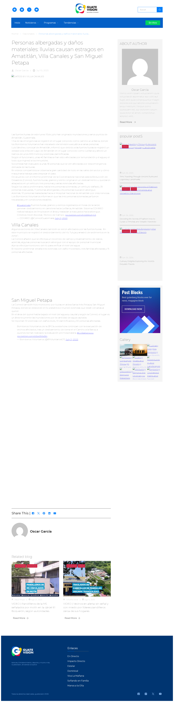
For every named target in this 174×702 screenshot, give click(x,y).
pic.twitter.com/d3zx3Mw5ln (32, 336)
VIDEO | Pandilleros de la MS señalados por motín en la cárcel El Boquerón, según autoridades (33, 607)
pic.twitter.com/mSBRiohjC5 (80, 215)
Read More (19, 618)
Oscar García (21, 70)
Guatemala (20, 566)
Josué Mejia (20, 599)
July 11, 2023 (61, 218)
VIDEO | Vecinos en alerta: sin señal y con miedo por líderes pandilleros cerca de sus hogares (85, 607)
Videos (81, 566)
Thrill (134, 189)
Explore (126, 189)
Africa (125, 146)
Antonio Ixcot (72, 599)
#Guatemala (23, 205)
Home (15, 33)
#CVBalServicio (85, 333)
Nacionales (28, 33)
